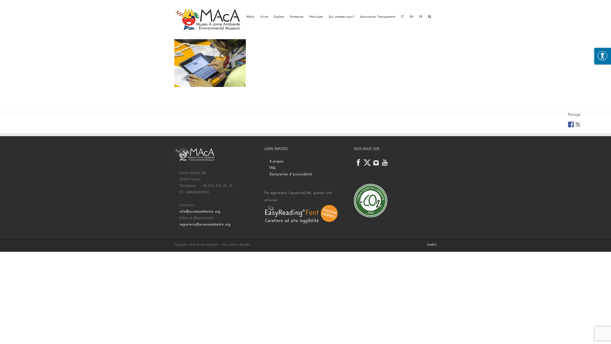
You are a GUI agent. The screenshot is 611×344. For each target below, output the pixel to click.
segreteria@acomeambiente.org (205, 224)
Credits (432, 244)
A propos (276, 161)
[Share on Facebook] (571, 124)
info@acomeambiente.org (199, 211)
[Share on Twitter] (578, 124)
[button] (429, 17)
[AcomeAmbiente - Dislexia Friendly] (301, 207)
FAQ (272, 167)
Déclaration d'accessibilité (290, 174)
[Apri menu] (602, 56)
